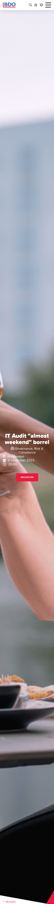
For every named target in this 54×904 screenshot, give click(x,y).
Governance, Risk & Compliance (28, 451)
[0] (35, 5)
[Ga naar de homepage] (9, 5)
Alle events (11, 901)
